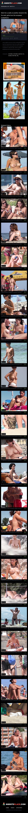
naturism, (10, 53)
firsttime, (14, 55)
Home (7, 807)
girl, (18, 55)
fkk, (23, 53)
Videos (12, 807)
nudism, (10, 55)
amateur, (20, 53)
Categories (19, 807)
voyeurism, (15, 53)
